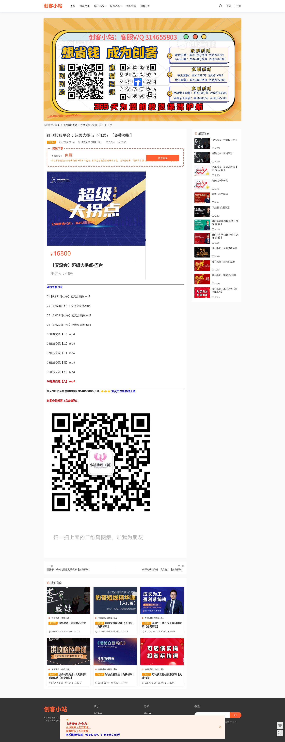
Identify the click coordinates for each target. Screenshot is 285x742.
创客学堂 (131, 5)
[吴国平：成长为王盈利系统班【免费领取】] (162, 600)
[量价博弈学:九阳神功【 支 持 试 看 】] (202, 238)
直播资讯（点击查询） (78, 730)
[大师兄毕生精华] (202, 197)
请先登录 (162, 158)
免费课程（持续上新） (92, 142)
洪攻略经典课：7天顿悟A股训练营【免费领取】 (67, 676)
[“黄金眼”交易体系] (202, 211)
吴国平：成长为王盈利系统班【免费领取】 (69, 569)
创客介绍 (145, 5)
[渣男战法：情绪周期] (202, 157)
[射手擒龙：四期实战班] (202, 265)
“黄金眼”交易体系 (221, 207)
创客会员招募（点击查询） (63, 400)
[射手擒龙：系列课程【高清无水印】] (202, 292)
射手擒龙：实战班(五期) (224, 275)
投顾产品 (115, 5)
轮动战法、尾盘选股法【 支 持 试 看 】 (224, 168)
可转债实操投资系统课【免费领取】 (162, 676)
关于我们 (98, 713)
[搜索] (220, 5)
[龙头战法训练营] (202, 184)
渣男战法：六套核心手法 (67, 623)
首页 (72, 5)
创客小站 (53, 6)
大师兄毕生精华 (220, 193)
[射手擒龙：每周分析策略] (202, 252)
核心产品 (99, 5)
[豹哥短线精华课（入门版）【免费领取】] (115, 600)
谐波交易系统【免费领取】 (115, 674)
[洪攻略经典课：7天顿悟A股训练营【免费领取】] (68, 651)
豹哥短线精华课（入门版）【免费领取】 (163, 569)
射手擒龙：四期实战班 (223, 261)
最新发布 (85, 5)
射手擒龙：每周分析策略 (224, 248)
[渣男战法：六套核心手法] (68, 600)
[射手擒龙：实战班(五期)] (202, 279)
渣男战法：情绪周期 (222, 153)
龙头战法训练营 (220, 180)
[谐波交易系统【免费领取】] (115, 651)
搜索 (197, 706)
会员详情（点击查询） (78, 727)
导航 (146, 706)
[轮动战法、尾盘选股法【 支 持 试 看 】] (202, 170)
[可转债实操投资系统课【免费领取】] (162, 651)
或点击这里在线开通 (123, 391)
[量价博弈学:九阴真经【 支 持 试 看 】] (202, 225)
